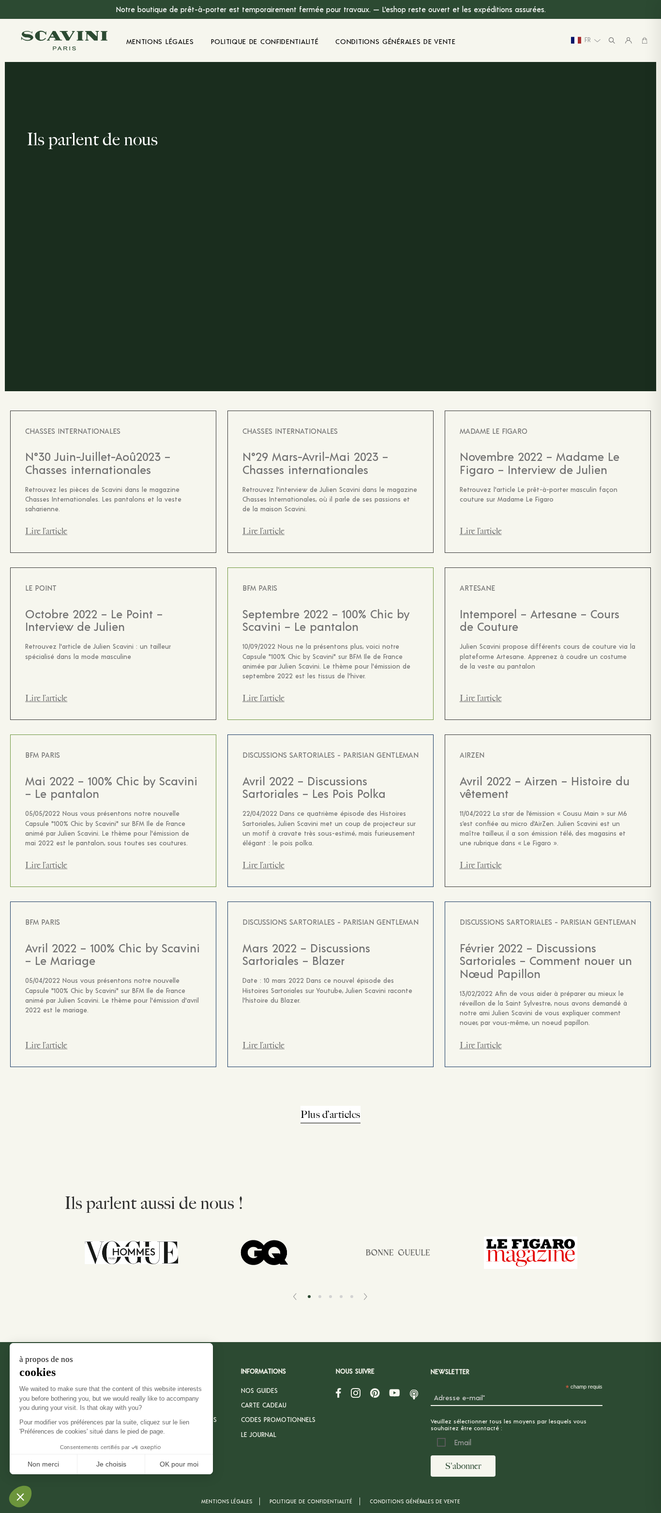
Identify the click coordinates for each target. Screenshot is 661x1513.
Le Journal (258, 1434)
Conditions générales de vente (415, 1501)
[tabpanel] (130, 1254)
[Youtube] (394, 1393)
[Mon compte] (628, 41)
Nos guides (259, 1390)
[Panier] (644, 41)
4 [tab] (341, 1296)
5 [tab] (351, 1296)
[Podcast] (414, 1393)
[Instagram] (356, 1393)
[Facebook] (338, 1393)
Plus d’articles (330, 1114)
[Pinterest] (374, 1393)
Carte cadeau (263, 1405)
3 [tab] (330, 1296)
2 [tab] (319, 1296)
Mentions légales (226, 1501)
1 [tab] (309, 1296)
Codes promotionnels (278, 1419)
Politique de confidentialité (311, 1501)
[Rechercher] (612, 41)
